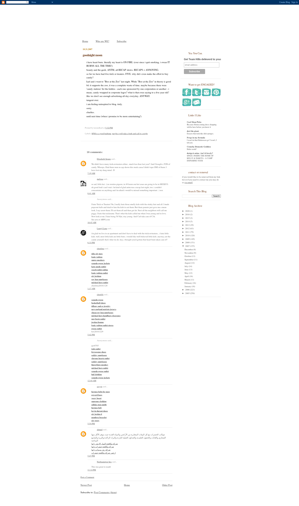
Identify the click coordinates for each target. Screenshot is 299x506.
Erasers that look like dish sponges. (200, 133)
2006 (187, 289)
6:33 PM (91, 242)
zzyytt (99, 386)
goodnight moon (92, 55)
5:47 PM (91, 455)
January (188, 286)
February (188, 283)
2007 (187, 246)
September (189, 259)
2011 (187, 232)
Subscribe (121, 41)
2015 (187, 218)
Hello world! (192, 149)
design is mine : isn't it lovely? (200, 153)
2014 (187, 221)
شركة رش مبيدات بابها (100, 449)
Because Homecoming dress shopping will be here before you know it (201, 125)
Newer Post (86, 485)
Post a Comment (87, 477)
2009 (187, 239)
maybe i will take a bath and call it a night (130, 133)
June (187, 269)
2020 (187, 211)
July (187, 266)
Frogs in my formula (196, 137)
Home (85, 41)
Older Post (167, 485)
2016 (187, 214)
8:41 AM (91, 193)
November (189, 252)
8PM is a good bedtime (101, 133)
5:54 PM (91, 423)
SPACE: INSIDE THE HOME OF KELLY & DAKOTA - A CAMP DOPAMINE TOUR (200, 158)
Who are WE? (102, 41)
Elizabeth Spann (104, 159)
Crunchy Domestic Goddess (199, 146)
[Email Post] (113, 127)
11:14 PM (92, 469)
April (187, 276)
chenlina (100, 248)
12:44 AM (92, 380)
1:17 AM (91, 288)
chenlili (100, 294)
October (188, 256)
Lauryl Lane (102, 228)
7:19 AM (91, 173)
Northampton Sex (104, 461)
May (187, 273)
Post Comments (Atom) (105, 492)
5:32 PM (109, 127)
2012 (187, 228)
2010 (187, 235)
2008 (187, 242)
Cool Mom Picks (194, 121)
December (189, 249)
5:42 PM (91, 334)
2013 (187, 225)
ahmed (99, 429)
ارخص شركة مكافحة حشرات (103, 452)
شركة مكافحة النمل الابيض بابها (104, 443)
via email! (188, 182)
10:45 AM (92, 222)
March (187, 279)
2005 (187, 293)
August (188, 262)
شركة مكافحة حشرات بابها (102, 446)
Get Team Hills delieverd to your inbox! (206, 59)
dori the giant (193, 130)
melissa (100, 179)
